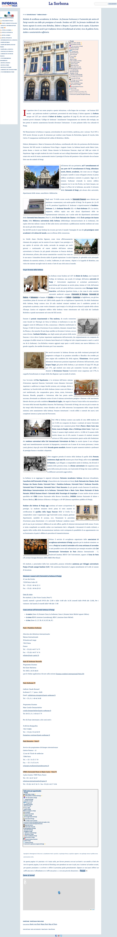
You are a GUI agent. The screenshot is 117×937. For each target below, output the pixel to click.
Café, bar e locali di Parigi (76, 74)
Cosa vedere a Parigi (75, 42)
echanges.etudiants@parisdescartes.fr (36, 766)
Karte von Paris (35, 924)
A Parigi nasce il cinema (77, 80)
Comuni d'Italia (8, 15)
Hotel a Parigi (6, 35)
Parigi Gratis (75, 51)
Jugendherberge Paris (7, 72)
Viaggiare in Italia (7, 20)
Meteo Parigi (73, 88)
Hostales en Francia (7, 51)
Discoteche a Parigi (74, 81)
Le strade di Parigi (74, 70)
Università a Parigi (75, 62)
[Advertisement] (7, 99)
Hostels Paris (5, 65)
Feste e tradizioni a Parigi (76, 83)
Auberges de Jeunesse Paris (9, 69)
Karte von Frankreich (36, 929)
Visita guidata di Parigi (75, 44)
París (2, 27)
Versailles (72, 57)
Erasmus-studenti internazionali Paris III (70, 674)
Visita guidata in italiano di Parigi (33, 795)
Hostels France (5, 62)
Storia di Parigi (73, 54)
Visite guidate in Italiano (9, 23)
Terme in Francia (75, 90)
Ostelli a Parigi (7, 30)
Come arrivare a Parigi (75, 84)
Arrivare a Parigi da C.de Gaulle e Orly (78, 91)
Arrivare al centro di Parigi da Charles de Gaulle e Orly (37, 822)
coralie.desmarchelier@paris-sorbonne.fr (37, 711)
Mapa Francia (44, 929)
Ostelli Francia (33, 921)
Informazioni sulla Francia (9, 40)
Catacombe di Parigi (75, 78)
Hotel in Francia (7, 37)
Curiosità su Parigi (74, 49)
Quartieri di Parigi (74, 52)
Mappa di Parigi (5, 42)
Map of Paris (53, 924)
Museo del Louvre (75, 65)
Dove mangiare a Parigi (76, 60)
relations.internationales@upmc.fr (35, 781)
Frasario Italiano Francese (77, 86)
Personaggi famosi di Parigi (76, 76)
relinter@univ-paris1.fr (31, 655)
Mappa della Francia (7, 49)
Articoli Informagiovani (8, 25)
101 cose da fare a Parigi (77, 46)
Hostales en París (6, 67)
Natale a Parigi (74, 63)
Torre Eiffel (73, 56)
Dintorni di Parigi (75, 47)
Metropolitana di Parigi (76, 68)
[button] (59, 892)
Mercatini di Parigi (74, 71)
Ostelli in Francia (7, 32)
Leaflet (92, 909)
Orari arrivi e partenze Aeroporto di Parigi (80, 94)
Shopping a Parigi (74, 73)
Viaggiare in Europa (8, 17)
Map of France (51, 929)
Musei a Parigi (73, 59)
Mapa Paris (44, 924)
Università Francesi (31, 14)
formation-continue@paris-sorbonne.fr (36, 735)
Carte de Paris (26, 924)
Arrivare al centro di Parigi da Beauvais (78, 93)
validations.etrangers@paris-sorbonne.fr (42, 695)
